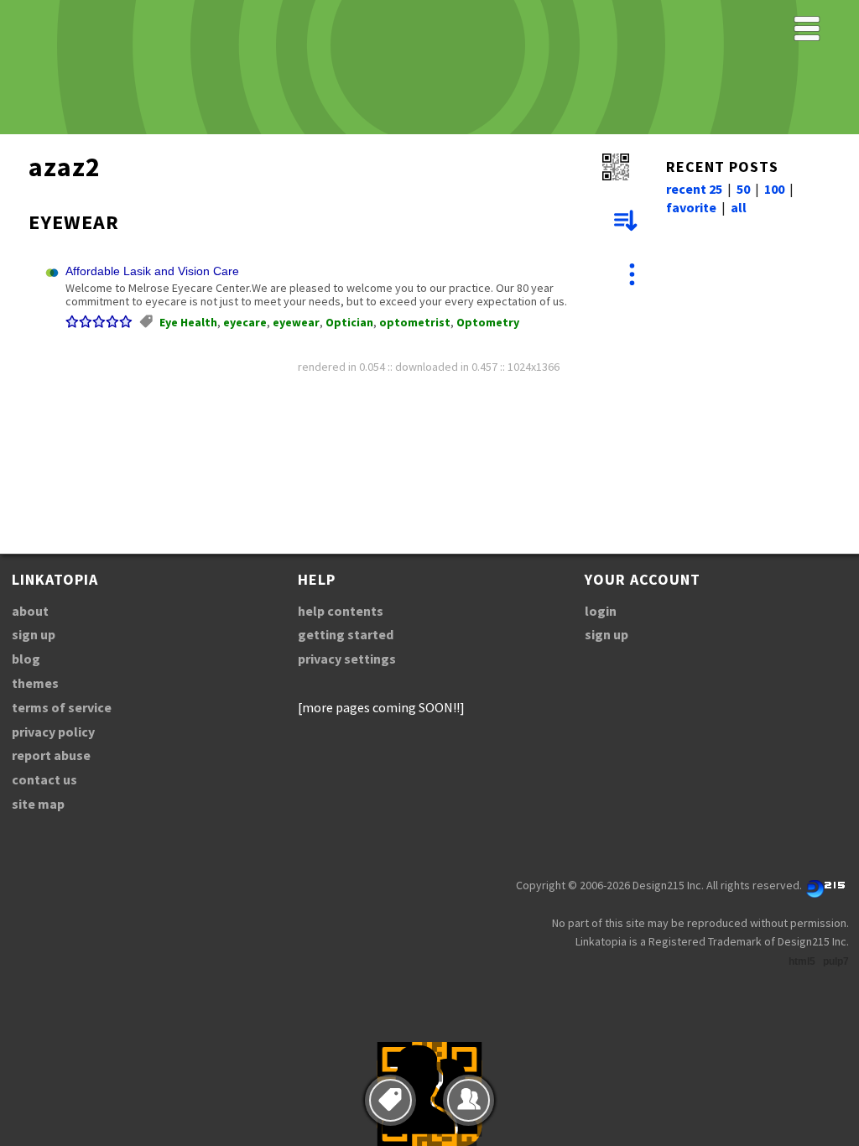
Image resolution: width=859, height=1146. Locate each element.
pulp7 (836, 961)
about (30, 610)
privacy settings (347, 658)
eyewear (296, 322)
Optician (349, 322)
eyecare (245, 322)
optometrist (414, 322)
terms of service (62, 707)
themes (35, 683)
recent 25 (694, 188)
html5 (802, 961)
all (739, 207)
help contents (340, 610)
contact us (44, 779)
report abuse (51, 755)
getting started (345, 634)
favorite (691, 207)
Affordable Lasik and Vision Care (152, 271)
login (601, 610)
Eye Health (188, 322)
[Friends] (468, 1100)
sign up (33, 634)
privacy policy (53, 731)
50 (743, 188)
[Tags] (390, 1100)
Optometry (487, 322)
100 (774, 188)
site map (38, 803)
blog (26, 658)
